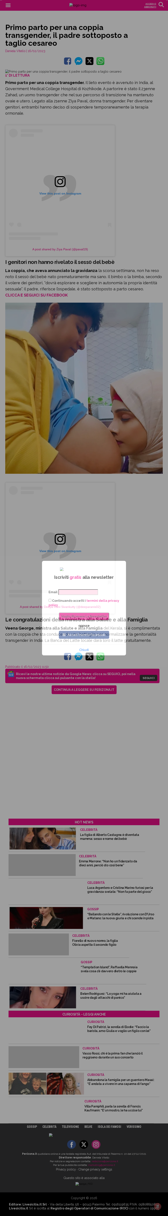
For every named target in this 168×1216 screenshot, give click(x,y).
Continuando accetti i (84, 603)
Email (53, 592)
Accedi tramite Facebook (86, 635)
